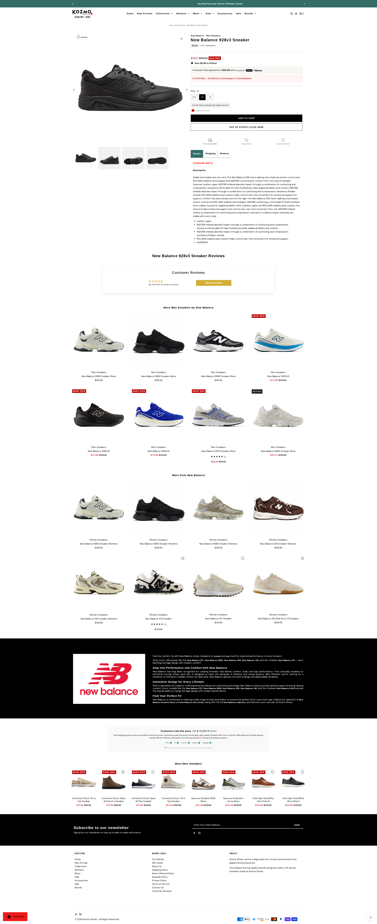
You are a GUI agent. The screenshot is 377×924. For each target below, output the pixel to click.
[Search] (292, 13)
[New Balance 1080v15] (278, 341)
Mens (196, 13)
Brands (249, 13)
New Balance (197, 35)
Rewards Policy (160, 876)
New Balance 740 (250, 660)
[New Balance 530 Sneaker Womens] (278, 509)
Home (130, 13)
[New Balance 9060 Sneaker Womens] (99, 509)
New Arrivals (144, 13)
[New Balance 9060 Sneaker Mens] (99, 341)
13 (210, 97)
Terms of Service (161, 884)
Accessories (225, 13)
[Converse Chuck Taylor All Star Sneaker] (143, 782)
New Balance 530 (232, 660)
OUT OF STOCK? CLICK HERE (246, 127)
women (217, 656)
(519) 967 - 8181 (82, 16)
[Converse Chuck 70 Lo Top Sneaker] (84, 782)
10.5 (194, 97)
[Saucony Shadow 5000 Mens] (203, 782)
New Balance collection (235, 702)
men (228, 656)
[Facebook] (194, 833)
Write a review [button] (213, 282)
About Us (157, 866)
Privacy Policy (159, 880)
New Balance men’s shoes (192, 702)
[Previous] (73, 3)
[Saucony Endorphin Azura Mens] (233, 782)
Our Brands (158, 859)
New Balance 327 (195, 660)
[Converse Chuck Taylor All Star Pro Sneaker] (114, 782)
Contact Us (158, 887)
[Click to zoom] (181, 38)
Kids (208, 13)
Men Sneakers (180, 25)
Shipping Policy (160, 869)
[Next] (304, 3)
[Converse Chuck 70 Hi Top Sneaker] (173, 782)
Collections (163, 13)
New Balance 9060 (214, 660)
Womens (181, 13)
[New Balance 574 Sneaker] (158, 583)
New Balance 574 (286, 660)
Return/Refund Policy (163, 873)
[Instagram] (199, 833)
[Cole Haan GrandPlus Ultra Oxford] (263, 782)
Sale (238, 13)
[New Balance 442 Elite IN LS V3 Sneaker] (278, 583)
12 (202, 97)
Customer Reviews (162, 891)
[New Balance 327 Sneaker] (218, 583)
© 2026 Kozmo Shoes (86, 919)
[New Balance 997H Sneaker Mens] (218, 416)
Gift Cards (157, 862)
